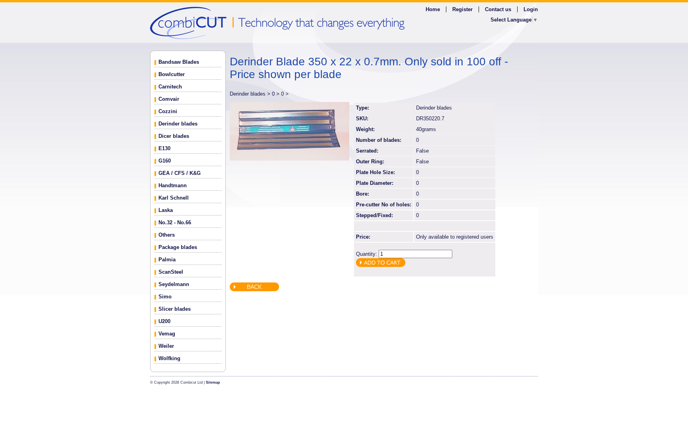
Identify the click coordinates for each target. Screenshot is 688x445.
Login (531, 9)
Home (433, 9)
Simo (165, 297)
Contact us (498, 9)
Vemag (166, 334)
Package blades (177, 247)
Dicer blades (173, 136)
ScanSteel (170, 272)
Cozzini (167, 111)
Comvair (168, 99)
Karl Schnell (173, 198)
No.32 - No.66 (174, 222)
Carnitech (170, 87)
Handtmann (172, 185)
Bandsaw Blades (178, 62)
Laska (165, 210)
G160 (164, 161)
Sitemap (213, 382)
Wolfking (169, 358)
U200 (164, 321)
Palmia (167, 260)
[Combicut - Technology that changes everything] (344, 22)
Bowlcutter (171, 74)
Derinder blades (177, 124)
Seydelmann (173, 284)
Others (166, 235)
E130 (164, 148)
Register (462, 9)
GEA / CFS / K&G (179, 173)
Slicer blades (174, 309)
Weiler (166, 346)
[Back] (254, 289)
